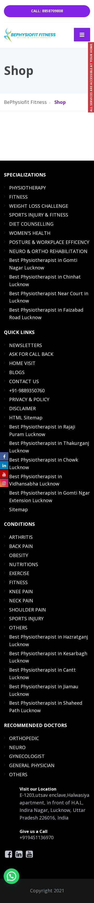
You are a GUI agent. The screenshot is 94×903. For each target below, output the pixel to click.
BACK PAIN (21, 546)
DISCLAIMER (22, 408)
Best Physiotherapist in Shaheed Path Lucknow (45, 706)
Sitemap (18, 509)
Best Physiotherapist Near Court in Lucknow (48, 297)
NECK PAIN (21, 600)
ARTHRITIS (21, 537)
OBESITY (18, 555)
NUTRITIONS (23, 564)
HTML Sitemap (26, 417)
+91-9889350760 (27, 390)
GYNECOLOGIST (27, 756)
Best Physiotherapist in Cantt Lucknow (42, 673)
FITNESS (18, 197)
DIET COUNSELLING (31, 224)
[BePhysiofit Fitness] (30, 34)
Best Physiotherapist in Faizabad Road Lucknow (46, 313)
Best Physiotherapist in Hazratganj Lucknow (48, 640)
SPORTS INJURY (26, 618)
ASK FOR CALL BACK (31, 354)
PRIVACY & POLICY (29, 399)
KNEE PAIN (21, 591)
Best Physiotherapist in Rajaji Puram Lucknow (42, 430)
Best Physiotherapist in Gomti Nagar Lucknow (43, 264)
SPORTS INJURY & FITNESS (38, 215)
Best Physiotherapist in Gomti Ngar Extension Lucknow (49, 496)
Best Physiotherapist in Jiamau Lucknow (43, 690)
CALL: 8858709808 (47, 11)
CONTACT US (24, 381)
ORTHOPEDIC (24, 738)
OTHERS (18, 627)
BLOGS (17, 372)
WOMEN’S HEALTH (29, 233)
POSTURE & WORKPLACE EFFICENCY (49, 242)
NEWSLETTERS (25, 345)
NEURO (17, 747)
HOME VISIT (22, 363)
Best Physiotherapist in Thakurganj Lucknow (49, 447)
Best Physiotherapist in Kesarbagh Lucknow (48, 657)
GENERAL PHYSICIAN (32, 765)
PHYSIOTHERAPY (27, 188)
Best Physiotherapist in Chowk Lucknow (43, 463)
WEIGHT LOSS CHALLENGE (38, 206)
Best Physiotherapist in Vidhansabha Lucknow (35, 480)
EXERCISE (19, 573)
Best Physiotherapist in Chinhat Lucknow (45, 280)
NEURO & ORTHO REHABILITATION (48, 251)
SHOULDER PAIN (27, 610)
